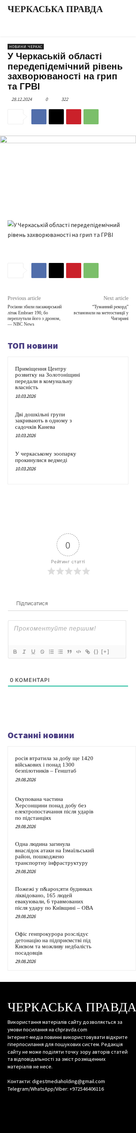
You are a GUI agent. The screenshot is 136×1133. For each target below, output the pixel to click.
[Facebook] (38, 116)
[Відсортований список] (51, 651)
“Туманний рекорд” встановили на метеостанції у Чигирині (101, 312)
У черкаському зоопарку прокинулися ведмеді (45, 457)
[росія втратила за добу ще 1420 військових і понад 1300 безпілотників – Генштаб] (113, 768)
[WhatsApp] (91, 116)
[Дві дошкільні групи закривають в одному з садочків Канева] (107, 423)
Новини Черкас (25, 46)
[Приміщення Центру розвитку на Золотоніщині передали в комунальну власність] (107, 378)
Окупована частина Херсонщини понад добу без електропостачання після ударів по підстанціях (54, 808)
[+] (105, 651)
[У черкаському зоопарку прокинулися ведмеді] (107, 463)
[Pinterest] (73, 116)
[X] (56, 116)
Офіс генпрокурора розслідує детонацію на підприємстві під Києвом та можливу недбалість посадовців (53, 943)
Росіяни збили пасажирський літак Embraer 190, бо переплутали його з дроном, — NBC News (35, 315)
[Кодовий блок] (78, 651)
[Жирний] (14, 651)
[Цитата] (69, 651)
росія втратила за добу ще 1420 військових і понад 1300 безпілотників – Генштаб (54, 764)
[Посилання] (87, 651)
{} (96, 651)
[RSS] (68, 1103)
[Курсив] (23, 651)
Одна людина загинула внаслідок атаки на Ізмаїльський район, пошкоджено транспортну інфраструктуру (54, 853)
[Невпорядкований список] (60, 651)
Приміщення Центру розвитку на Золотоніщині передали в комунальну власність (47, 378)
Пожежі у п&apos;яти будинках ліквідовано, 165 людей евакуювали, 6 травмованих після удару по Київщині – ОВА (54, 898)
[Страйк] (41, 651)
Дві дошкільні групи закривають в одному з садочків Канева (43, 420)
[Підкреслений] (32, 651)
